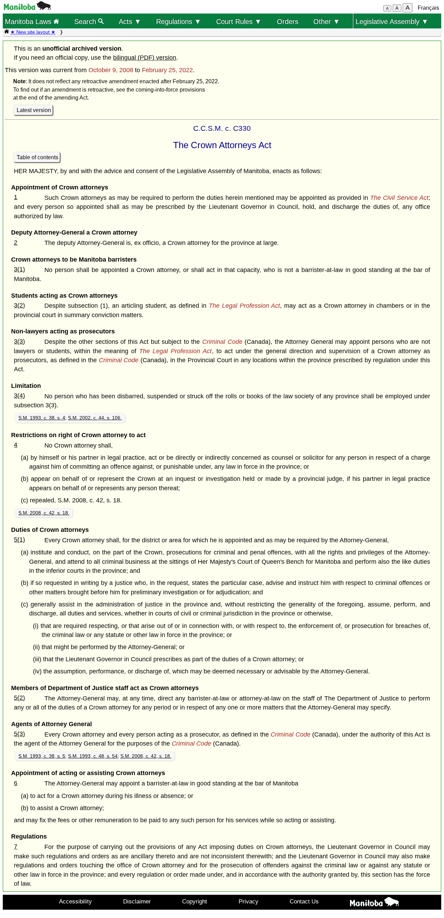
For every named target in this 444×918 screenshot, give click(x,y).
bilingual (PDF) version (144, 57)
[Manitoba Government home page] (374, 903)
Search (86, 21)
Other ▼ (326, 21)
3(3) (19, 341)
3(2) (19, 305)
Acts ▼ (130, 21)
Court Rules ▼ (239, 21)
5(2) (19, 697)
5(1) (19, 539)
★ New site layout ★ (33, 32)
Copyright (194, 901)
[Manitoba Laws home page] (6, 32)
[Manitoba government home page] (27, 8)
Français (428, 8)
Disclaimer (137, 901)
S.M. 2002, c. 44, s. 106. (95, 417)
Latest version (34, 110)
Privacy (248, 901)
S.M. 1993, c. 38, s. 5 (41, 756)
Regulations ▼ (178, 21)
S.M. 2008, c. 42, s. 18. (43, 513)
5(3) (19, 733)
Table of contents (37, 157)
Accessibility (75, 901)
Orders (287, 21)
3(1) (19, 269)
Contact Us (304, 901)
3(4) (19, 395)
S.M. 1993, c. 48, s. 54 (93, 756)
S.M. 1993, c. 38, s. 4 (41, 417)
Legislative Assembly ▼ (392, 21)
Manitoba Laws (29, 21)
